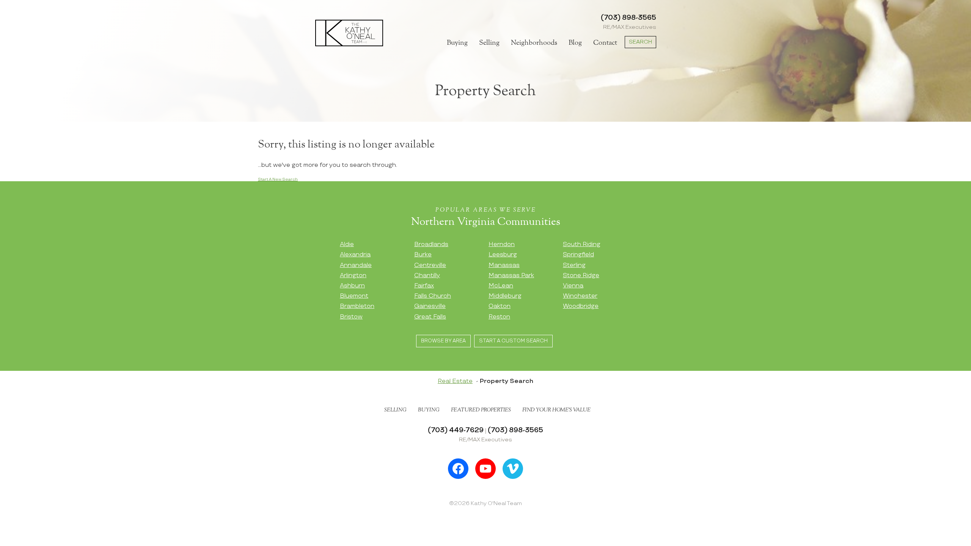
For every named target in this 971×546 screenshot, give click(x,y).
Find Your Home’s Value (556, 410)
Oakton (500, 306)
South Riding (581, 244)
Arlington (353, 275)
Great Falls (430, 316)
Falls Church (432, 296)
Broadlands (431, 244)
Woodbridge (581, 306)
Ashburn (352, 285)
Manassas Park (511, 275)
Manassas (504, 265)
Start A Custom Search (513, 341)
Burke (423, 254)
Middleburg (505, 296)
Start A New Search (278, 179)
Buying (457, 42)
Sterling (574, 265)
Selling (489, 42)
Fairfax (424, 285)
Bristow (351, 316)
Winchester (580, 296)
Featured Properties (481, 410)
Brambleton (357, 306)
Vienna (573, 285)
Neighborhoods (534, 42)
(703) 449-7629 (456, 430)
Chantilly (427, 275)
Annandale (356, 265)
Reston (499, 316)
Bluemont (354, 296)
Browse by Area (443, 341)
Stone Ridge (581, 275)
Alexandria (355, 254)
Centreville (430, 265)
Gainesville (430, 306)
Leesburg (503, 254)
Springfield (578, 254)
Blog (575, 42)
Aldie (347, 244)
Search (640, 42)
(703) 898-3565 (628, 18)
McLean (501, 285)
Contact (605, 42)
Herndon (502, 244)
